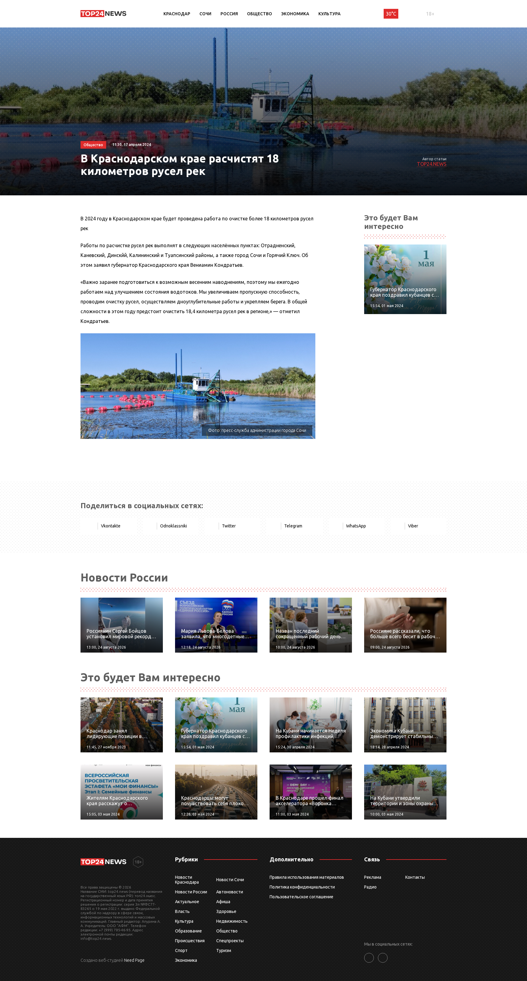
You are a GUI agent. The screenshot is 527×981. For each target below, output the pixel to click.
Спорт (181, 950)
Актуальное (187, 901)
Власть (182, 911)
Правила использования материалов (307, 877)
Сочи (205, 13)
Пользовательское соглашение (301, 896)
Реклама (372, 877)
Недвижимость (232, 921)
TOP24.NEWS (431, 164)
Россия (229, 13)
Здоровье (226, 911)
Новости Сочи (230, 879)
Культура (329, 13)
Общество (259, 13)
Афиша (223, 901)
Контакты (415, 877)
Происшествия (190, 940)
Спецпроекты (230, 940)
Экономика (295, 13)
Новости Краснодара (187, 880)
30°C (391, 13)
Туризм (223, 950)
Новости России (191, 891)
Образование (188, 931)
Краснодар (176, 13)
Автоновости (229, 891)
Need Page (134, 960)
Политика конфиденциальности (302, 887)
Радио (370, 887)
